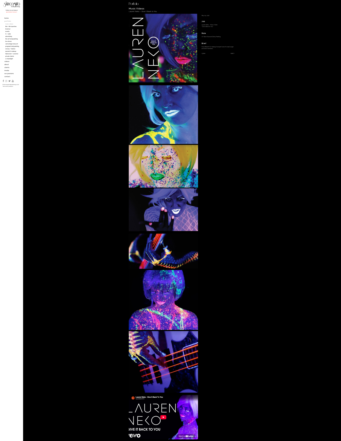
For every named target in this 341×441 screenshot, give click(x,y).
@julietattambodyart (11, 12)
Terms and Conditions (8, 86)
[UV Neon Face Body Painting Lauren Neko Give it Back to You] (163, 84)
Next (232, 53)
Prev (203, 53)
